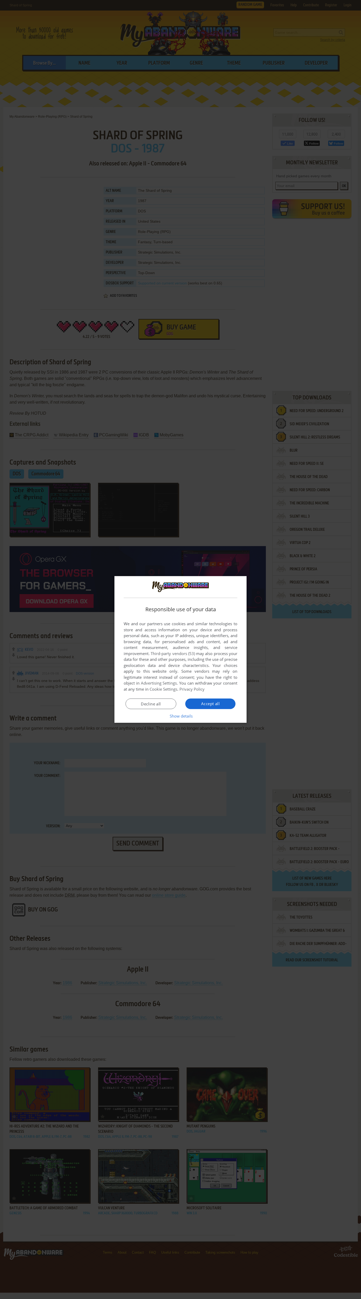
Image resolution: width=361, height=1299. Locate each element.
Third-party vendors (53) (173, 653)
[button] (181, 716)
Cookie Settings (163, 689)
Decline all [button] (151, 703)
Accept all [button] (210, 703)
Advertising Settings (159, 683)
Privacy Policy (192, 689)
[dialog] (180, 649)
